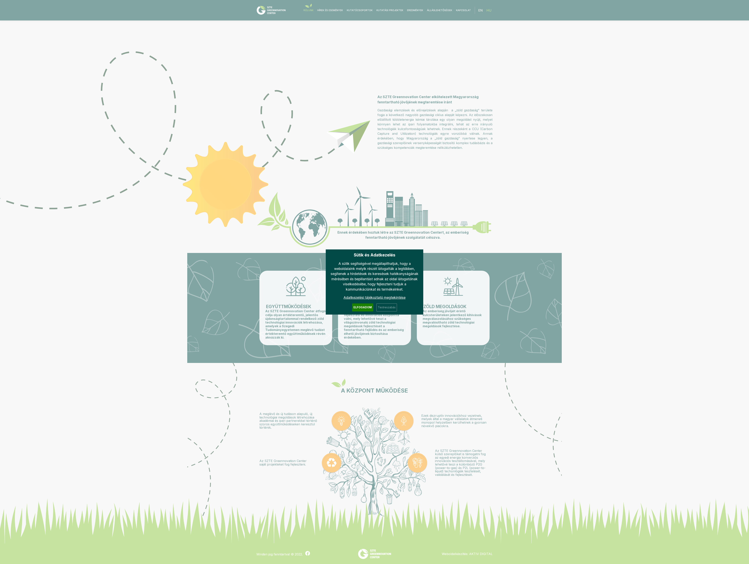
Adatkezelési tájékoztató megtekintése (374, 297)
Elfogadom (362, 307)
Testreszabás (387, 307)
